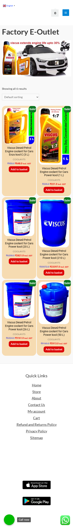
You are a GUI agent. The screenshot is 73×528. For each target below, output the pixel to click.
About (36, 398)
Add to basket (19, 169)
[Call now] (9, 519)
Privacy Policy (36, 431)
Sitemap (36, 438)
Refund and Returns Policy (37, 424)
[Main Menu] (65, 12)
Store (36, 392)
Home (36, 385)
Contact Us (36, 405)
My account (36, 411)
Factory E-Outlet (30, 31)
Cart (36, 418)
